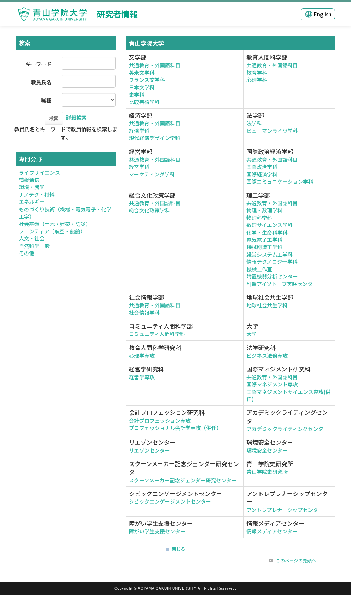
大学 (251, 333)
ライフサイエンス (39, 172)
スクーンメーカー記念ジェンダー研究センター (183, 480)
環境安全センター (267, 450)
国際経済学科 (261, 174)
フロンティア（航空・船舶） (52, 231)
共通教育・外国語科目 (154, 65)
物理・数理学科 (264, 210)
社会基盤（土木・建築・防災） (55, 223)
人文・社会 (32, 238)
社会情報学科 (144, 312)
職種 (46, 100)
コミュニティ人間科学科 (157, 333)
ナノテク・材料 (37, 194)
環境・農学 (32, 186)
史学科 (136, 94)
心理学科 (256, 79)
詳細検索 (76, 117)
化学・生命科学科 (267, 232)
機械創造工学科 (264, 246)
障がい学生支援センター (157, 531)
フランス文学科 (147, 79)
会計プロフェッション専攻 (160, 420)
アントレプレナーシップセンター (284, 509)
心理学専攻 (142, 355)
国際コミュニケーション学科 (279, 181)
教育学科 (256, 72)
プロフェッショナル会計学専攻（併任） (175, 427)
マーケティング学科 (152, 174)
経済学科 (139, 130)
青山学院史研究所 (267, 471)
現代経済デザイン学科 (154, 137)
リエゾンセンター (149, 450)
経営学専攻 (142, 377)
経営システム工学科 (269, 254)
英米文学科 (142, 72)
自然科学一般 (34, 245)
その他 (26, 253)
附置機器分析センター (272, 276)
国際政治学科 (261, 166)
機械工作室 (259, 269)
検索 (54, 118)
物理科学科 (259, 217)
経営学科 (139, 166)
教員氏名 (41, 82)
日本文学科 (142, 87)
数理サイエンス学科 (269, 224)
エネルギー (32, 201)
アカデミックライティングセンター (287, 428)
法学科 (254, 123)
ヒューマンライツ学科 (272, 130)
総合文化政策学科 (149, 210)
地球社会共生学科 (267, 305)
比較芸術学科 (144, 102)
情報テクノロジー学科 (272, 261)
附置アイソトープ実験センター (282, 283)
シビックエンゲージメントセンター (170, 501)
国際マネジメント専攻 (272, 384)
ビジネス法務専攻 (267, 355)
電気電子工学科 (264, 239)
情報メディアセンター (272, 531)
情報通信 (29, 179)
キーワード (38, 63)
